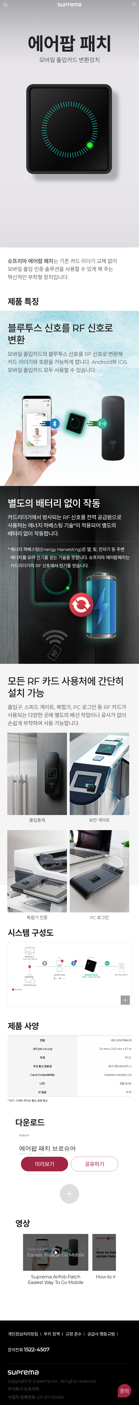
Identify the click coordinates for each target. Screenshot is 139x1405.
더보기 (69, 1194)
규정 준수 (73, 1334)
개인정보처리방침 (23, 1334)
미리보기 (44, 1164)
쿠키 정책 (52, 1334)
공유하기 (94, 1164)
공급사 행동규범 (101, 1334)
